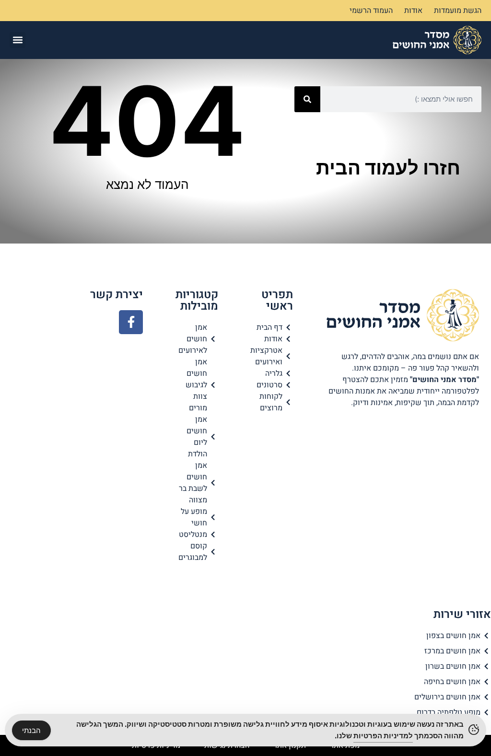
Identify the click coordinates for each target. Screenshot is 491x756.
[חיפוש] (307, 99)
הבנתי (31, 730)
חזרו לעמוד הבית (388, 167)
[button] (17, 40)
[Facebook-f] (131, 322)
